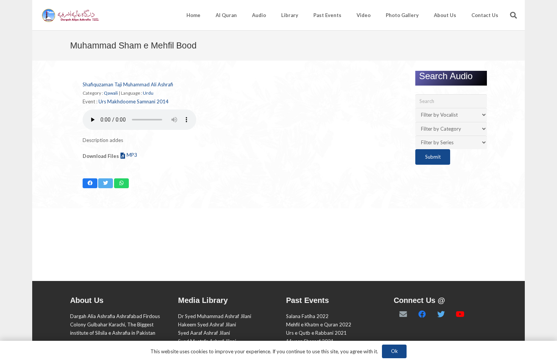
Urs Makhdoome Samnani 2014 (134, 101)
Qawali (111, 93)
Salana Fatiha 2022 (307, 316)
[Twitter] (441, 314)
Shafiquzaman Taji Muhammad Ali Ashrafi (128, 84)
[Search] (513, 15)
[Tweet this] (105, 183)
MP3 (132, 155)
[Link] (70, 15)
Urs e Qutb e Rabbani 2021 (316, 333)
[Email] (403, 314)
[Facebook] (422, 314)
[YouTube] (460, 314)
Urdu (148, 93)
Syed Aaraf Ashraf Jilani (204, 333)
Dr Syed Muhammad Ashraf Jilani (214, 316)
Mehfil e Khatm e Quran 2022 (318, 324)
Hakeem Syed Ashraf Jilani (207, 324)
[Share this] (90, 183)
